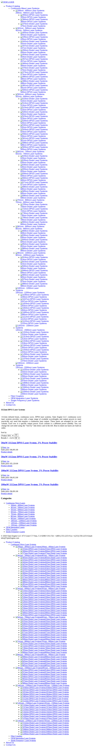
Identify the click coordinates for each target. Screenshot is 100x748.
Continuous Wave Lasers (15, 503)
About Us (10, 403)
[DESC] (16, 435)
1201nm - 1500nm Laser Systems (24, 523)
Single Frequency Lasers (15, 532)
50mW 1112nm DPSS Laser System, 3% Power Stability (29, 442)
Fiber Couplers (17, 396)
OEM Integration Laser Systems (24, 398)
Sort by (4, 432)
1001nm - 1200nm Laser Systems (24, 521)
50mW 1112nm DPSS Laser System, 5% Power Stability (29, 456)
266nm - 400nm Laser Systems (23, 505)
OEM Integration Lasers (15, 527)
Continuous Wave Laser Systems (25, 8)
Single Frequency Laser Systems (25, 400)
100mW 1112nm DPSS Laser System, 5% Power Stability (30, 484)
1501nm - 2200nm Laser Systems (24, 525)
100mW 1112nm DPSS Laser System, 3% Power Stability (30, 470)
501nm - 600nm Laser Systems (23, 510)
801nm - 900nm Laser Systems (23, 516)
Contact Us (10, 405)
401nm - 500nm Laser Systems (23, 507)
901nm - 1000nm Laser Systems (23, 518)
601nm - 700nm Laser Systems (23, 512)
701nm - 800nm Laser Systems (23, 514)
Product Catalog (13, 6)
